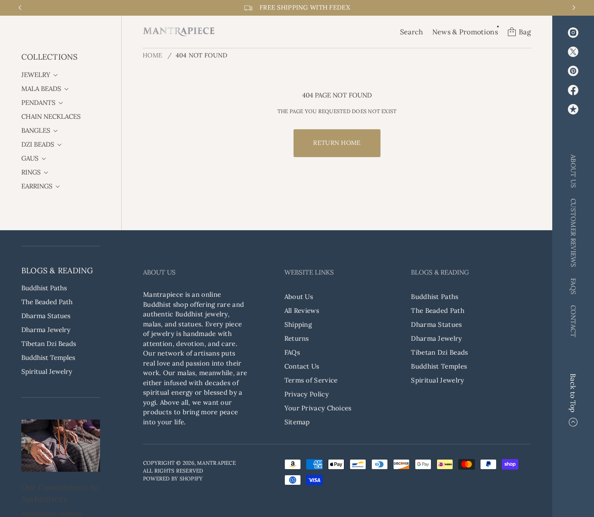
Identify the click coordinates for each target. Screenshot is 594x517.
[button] (412, 31)
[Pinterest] (573, 71)
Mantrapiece (216, 463)
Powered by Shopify (173, 478)
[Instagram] (573, 32)
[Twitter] (573, 51)
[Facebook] (573, 90)
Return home (336, 143)
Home (152, 55)
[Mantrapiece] (178, 31)
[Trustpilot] (573, 109)
